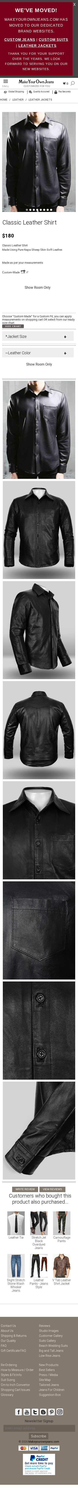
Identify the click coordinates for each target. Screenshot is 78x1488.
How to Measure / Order (17, 1370)
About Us (7, 1330)
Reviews (44, 1326)
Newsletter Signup (39, 1421)
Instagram (59, 1411)
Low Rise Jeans (49, 1355)
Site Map (45, 1380)
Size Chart (13, 326)
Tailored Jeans (49, 1385)
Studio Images (49, 1330)
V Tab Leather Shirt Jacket (61, 1281)
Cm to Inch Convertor (15, 1385)
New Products (48, 1365)
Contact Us (8, 1326)
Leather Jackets (37, 46)
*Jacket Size (16, 336)
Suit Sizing (8, 1380)
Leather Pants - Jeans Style (39, 1283)
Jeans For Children (51, 1390)
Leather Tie (16, 1237)
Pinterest (51, 1411)
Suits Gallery (47, 1340)
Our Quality (8, 1340)
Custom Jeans (19, 40)
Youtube (26, 1411)
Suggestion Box (50, 1395)
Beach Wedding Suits (53, 1345)
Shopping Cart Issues (15, 1390)
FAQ (3, 1345)
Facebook (18, 1411)
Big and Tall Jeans (51, 1350)
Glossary (7, 1395)
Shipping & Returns (14, 1335)
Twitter (34, 1411)
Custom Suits (53, 40)
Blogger (43, 1411)
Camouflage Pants (61, 1239)
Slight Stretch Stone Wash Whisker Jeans (16, 1285)
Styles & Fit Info (11, 1375)
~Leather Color (18, 353)
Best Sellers (47, 1370)
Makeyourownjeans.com (43, 1441)
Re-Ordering (9, 1365)
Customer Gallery (51, 1335)
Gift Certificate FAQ (13, 1350)
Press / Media (48, 1375)
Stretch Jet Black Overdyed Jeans (39, 1243)
